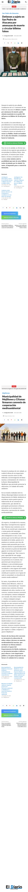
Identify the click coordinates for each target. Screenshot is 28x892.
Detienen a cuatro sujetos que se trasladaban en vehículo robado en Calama (21, 226)
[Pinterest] (11, 42)
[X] (7, 42)
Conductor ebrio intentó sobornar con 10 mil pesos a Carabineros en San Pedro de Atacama (6, 193)
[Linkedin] (18, 42)
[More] (21, 42)
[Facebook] (4, 42)
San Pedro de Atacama (10, 13)
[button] (2, 2)
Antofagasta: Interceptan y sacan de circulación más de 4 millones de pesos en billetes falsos (6, 180)
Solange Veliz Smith (8, 35)
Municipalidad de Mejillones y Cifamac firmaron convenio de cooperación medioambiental (7, 226)
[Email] (20, 207)
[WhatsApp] (14, 42)
